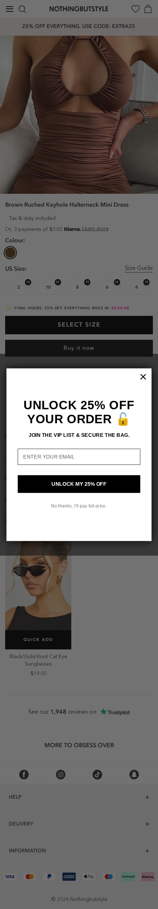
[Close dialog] (143, 376)
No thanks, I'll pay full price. (79, 505)
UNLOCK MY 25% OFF (78, 483)
